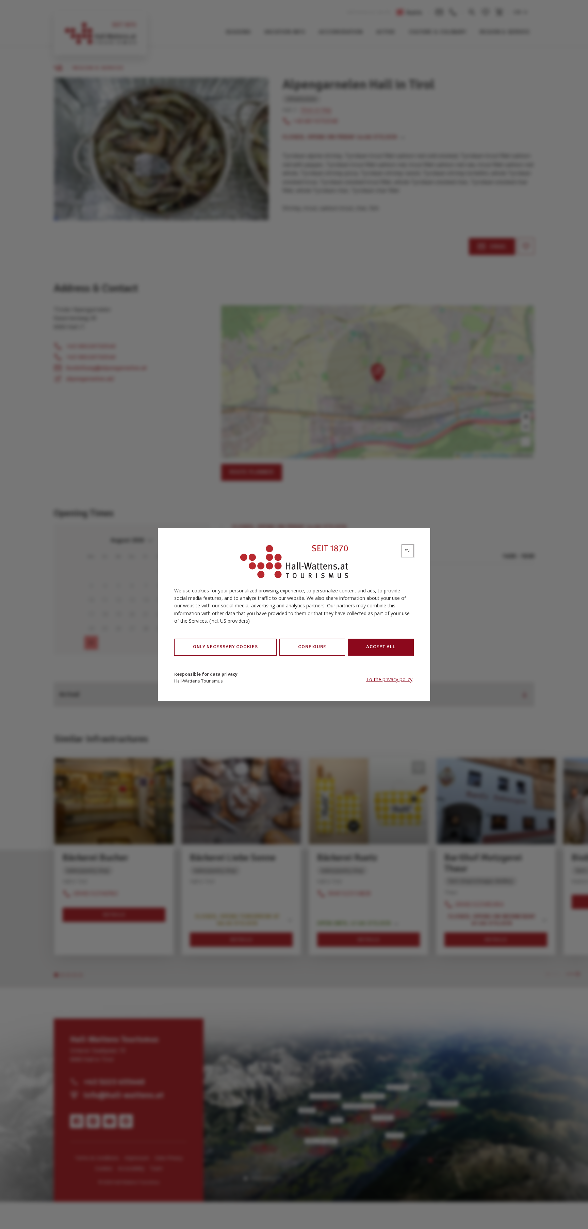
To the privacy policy (389, 679)
